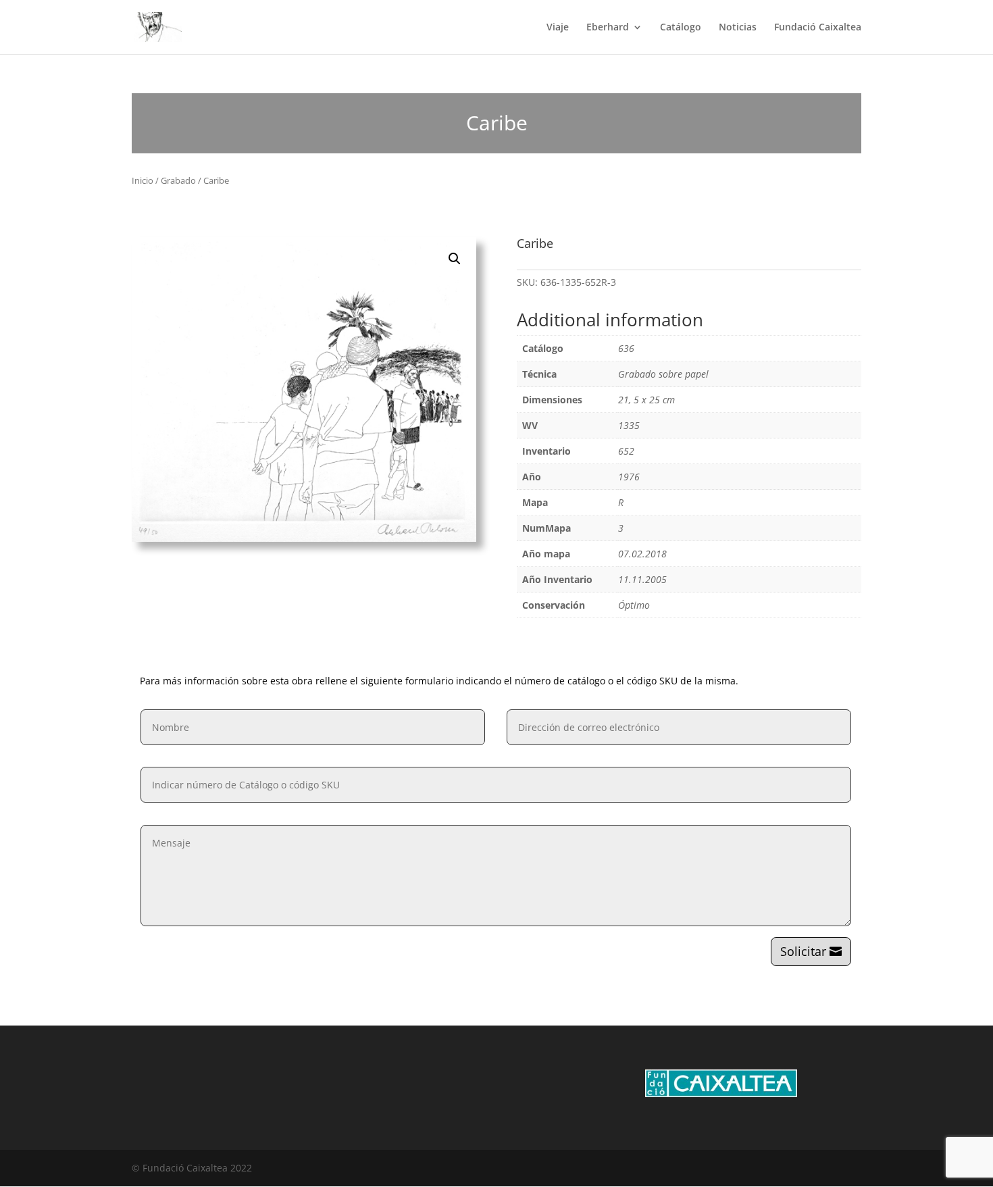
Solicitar (803, 951)
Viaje (557, 27)
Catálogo (680, 27)
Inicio (142, 180)
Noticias (738, 27)
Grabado (178, 180)
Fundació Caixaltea (817, 27)
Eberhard (607, 27)
